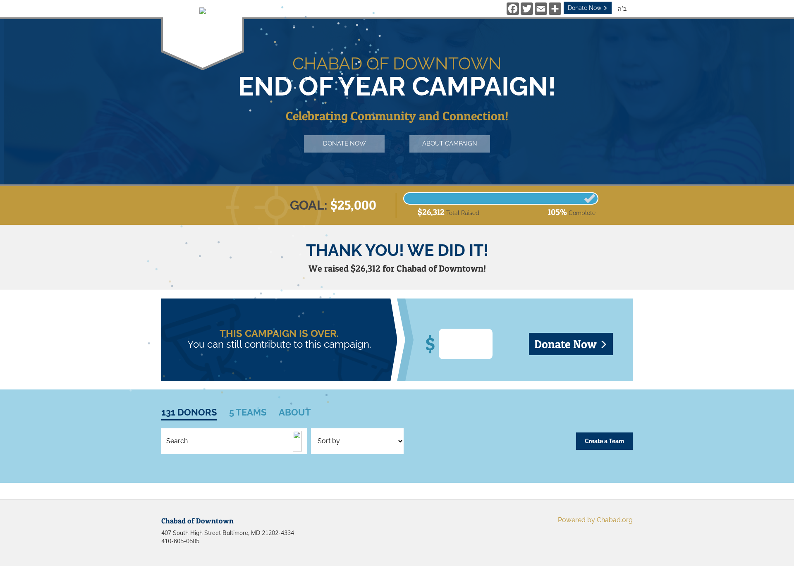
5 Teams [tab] (247, 412)
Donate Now (585, 8)
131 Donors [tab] (189, 412)
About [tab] (295, 412)
